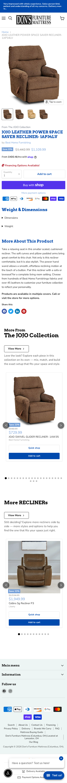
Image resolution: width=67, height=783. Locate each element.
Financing (51, 725)
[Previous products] (6, 425)
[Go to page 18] (55, 478)
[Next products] (61, 425)
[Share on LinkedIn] (17, 311)
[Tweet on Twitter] (10, 311)
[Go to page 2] (8, 478)
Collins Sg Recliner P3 (21, 603)
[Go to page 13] (41, 478)
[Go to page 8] (26, 478)
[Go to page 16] (49, 478)
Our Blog (33, 742)
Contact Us (36, 725)
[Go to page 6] (20, 478)
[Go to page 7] (23, 478)
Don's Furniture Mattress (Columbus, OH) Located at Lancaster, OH (31, 737)
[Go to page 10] (32, 478)
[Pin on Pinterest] (23, 311)
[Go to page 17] (52, 478)
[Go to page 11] (35, 478)
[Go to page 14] (43, 478)
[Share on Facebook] (4, 311)
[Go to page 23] (36, 481)
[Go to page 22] (33, 481)
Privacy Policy (11, 728)
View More (14, 348)
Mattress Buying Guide (31, 732)
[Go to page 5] (17, 478)
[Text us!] (54, 776)
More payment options (33, 193)
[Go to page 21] (30, 481)
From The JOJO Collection (16, 127)
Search (11, 725)
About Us (23, 725)
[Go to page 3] (11, 478)
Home (5, 32)
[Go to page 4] (14, 478)
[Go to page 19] (58, 478)
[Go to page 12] (38, 478)
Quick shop (34, 448)
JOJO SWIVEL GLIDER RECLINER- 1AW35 (34, 437)
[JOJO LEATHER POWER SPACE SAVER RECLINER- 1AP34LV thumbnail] (7, 114)
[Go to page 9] (29, 478)
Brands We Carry (42, 728)
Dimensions (11, 218)
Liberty (12, 606)
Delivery (26, 728)
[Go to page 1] (6, 478)
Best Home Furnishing (18, 142)
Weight (8, 226)
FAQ (57, 728)
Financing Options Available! (22, 165)
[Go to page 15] (46, 478)
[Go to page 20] (61, 478)
